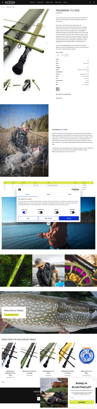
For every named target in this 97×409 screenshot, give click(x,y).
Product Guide (49, 2)
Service (65, 2)
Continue (81, 402)
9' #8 (58, 55)
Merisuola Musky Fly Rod (29, 372)
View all (3, 381)
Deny (28, 218)
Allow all (69, 218)
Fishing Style (40, 2)
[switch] (40, 212)
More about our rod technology (63, 94)
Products (32, 2)
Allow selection (48, 218)
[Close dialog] (94, 379)
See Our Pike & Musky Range (11, 314)
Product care (59, 98)
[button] (3, 2)
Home (3, 7)
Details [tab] (48, 194)
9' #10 (66, 55)
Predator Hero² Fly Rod (67, 372)
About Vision (58, 2)
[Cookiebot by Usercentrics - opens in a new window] (72, 190)
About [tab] (69, 194)
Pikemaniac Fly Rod (48, 372)
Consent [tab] (27, 194)
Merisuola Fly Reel (86, 372)
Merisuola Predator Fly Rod (10, 373)
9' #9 (62, 55)
